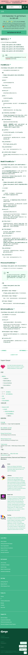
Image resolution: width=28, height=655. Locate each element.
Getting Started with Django (6, 543)
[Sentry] (3, 468)
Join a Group (3, 562)
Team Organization (5, 545)
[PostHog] (3, 519)
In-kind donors (5, 637)
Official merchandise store (6, 622)
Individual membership (5, 571)
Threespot (4, 643)
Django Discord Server (6, 433)
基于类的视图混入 (10, 413)
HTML (11, 453)
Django (1, 7)
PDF (14, 453)
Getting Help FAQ (4, 581)
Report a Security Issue (5, 569)
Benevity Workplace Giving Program (8, 624)
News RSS (3, 607)
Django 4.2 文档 (5, 407)
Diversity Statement (5, 552)
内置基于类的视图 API (9, 411)
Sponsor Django (4, 617)
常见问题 (3, 422)
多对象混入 (4, 350)
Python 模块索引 (5, 400)
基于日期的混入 (23, 350)
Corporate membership (5, 619)
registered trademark (9, 652)
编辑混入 (4, 376)
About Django (3, 541)
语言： (23, 646)
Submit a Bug (3, 567)
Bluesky (2, 603)
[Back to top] (25, 653)
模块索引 (5, 428)
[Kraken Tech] (3, 499)
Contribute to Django (5, 564)
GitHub (2, 596)
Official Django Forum (6, 438)
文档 (2, 12)
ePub (17, 453)
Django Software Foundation (7, 548)
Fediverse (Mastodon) (5, 600)
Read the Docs (5, 455)
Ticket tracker (4, 444)
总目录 (3, 398)
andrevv (4, 647)
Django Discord (4, 584)
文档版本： (23, 649)
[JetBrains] (3, 479)
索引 (2, 428)
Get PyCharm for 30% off (14, 32)
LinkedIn (2, 605)
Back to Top (14, 354)
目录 (3, 396)
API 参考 (5, 409)
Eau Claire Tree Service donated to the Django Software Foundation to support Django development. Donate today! (15, 367)
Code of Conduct (4, 550)
